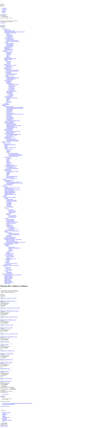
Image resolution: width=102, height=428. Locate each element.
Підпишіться (13, 388)
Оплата (4, 9)
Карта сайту (5, 418)
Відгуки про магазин (6, 412)
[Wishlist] (1, 297)
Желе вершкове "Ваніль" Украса (6, 362)
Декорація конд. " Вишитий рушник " (7, 353)
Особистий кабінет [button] (3, 14)
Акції (4, 12)
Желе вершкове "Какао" (4, 371)
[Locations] (1, 5)
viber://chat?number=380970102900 (9, 404)
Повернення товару (6, 417)
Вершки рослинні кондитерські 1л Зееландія (8, 319)
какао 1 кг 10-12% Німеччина (5, 381)
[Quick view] (0, 297)
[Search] (11, 18)
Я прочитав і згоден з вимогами (9, 389)
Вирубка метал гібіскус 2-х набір (6, 327)
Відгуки (4, 11)
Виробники (5, 419)
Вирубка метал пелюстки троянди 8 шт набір (8, 336)
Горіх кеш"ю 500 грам (4, 344)
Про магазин (5, 414)
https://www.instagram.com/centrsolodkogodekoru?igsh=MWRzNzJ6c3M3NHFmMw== (18, 403)
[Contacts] (4, 5)
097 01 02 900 (2, 25)
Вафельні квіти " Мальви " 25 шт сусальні (8, 301)
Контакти (4, 10)
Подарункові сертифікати (7, 420)
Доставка (4, 413)
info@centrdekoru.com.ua (4, 406)
